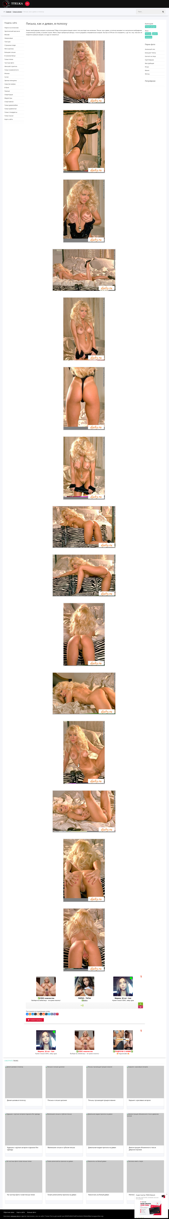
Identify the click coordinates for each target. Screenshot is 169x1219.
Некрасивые (8, 38)
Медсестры (8, 98)
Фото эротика (9, 49)
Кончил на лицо (150, 56)
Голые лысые (8, 116)
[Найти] (163, 11)
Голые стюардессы (10, 112)
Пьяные (7, 91)
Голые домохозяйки (11, 105)
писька (148, 34)
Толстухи (7, 42)
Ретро (147, 67)
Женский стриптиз (10, 66)
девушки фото (15, 1216)
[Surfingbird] (49, 1014)
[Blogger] (38, 1014)
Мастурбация (149, 63)
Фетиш (147, 74)
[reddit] (43, 1014)
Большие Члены (150, 53)
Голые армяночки (10, 109)
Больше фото (31, 1212)
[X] (35, 1014)
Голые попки (8, 59)
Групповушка (149, 60)
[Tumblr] (52, 1014)
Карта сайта (8, 119)
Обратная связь (9, 1212)
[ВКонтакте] (27, 1014)
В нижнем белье (9, 56)
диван (155, 34)
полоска (148, 37)
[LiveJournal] (46, 1014)
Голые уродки (150, 27)
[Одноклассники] (30, 1014)
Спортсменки (8, 102)
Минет (147, 70)
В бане (6, 87)
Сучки (6, 77)
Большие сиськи (10, 52)
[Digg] (41, 1014)
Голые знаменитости (11, 70)
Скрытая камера (10, 84)
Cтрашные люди (10, 45)
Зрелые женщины (10, 80)
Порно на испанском (11, 28)
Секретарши (8, 95)
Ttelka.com (17, 4)
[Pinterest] (57, 1014)
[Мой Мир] (32, 1014)
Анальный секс (150, 49)
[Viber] (54, 1014)
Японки (6, 73)
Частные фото (9, 63)
